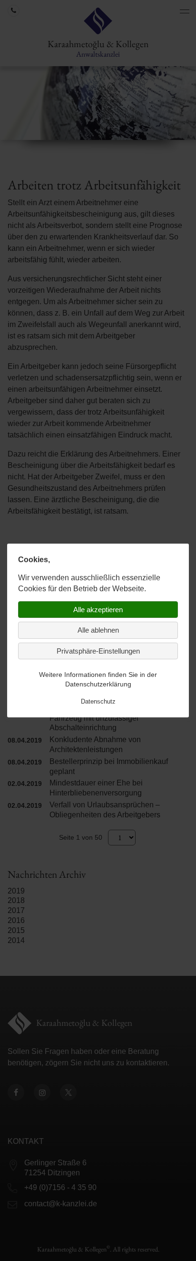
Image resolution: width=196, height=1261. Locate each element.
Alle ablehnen (98, 630)
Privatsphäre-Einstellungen (98, 651)
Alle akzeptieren (98, 610)
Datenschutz (98, 701)
